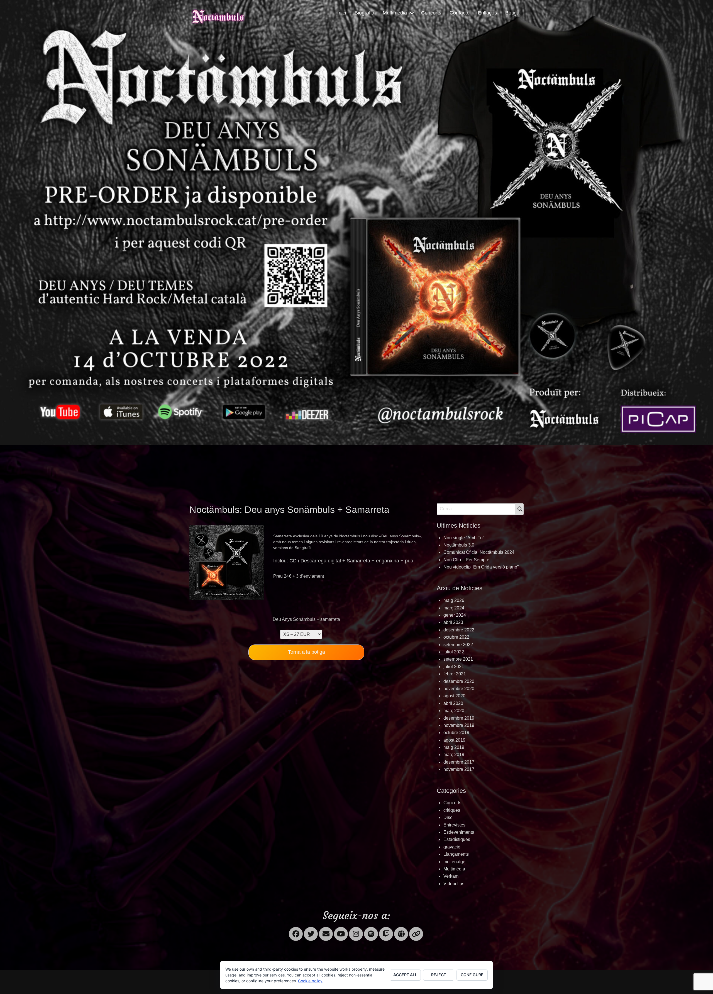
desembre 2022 (458, 630)
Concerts (431, 13)
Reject (438, 974)
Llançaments (456, 854)
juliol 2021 (453, 666)
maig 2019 (453, 747)
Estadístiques (456, 839)
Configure (472, 974)
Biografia (364, 13)
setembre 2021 (458, 659)
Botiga (512, 13)
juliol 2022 (453, 651)
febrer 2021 (454, 673)
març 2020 (453, 710)
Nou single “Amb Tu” (463, 537)
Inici (341, 13)
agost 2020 (454, 695)
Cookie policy (310, 980)
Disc (447, 817)
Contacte (460, 13)
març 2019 (453, 754)
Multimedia (395, 13)
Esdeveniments (458, 832)
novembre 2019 (458, 725)
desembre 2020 (458, 681)
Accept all (405, 974)
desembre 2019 (458, 718)
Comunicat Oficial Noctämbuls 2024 (478, 552)
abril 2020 (453, 703)
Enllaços (487, 13)
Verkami (451, 876)
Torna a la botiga (306, 652)
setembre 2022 (458, 644)
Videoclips (453, 883)
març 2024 (453, 608)
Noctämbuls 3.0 (458, 545)
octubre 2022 (456, 637)
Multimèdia (454, 869)
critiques (451, 810)
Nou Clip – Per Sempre (466, 559)
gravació (451, 847)
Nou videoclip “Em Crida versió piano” (481, 567)
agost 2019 (454, 740)
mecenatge (454, 861)
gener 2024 (454, 615)
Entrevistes (454, 825)
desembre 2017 (458, 762)
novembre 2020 (458, 688)
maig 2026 (453, 600)
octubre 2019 (456, 732)
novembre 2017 (458, 769)
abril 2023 (453, 622)
